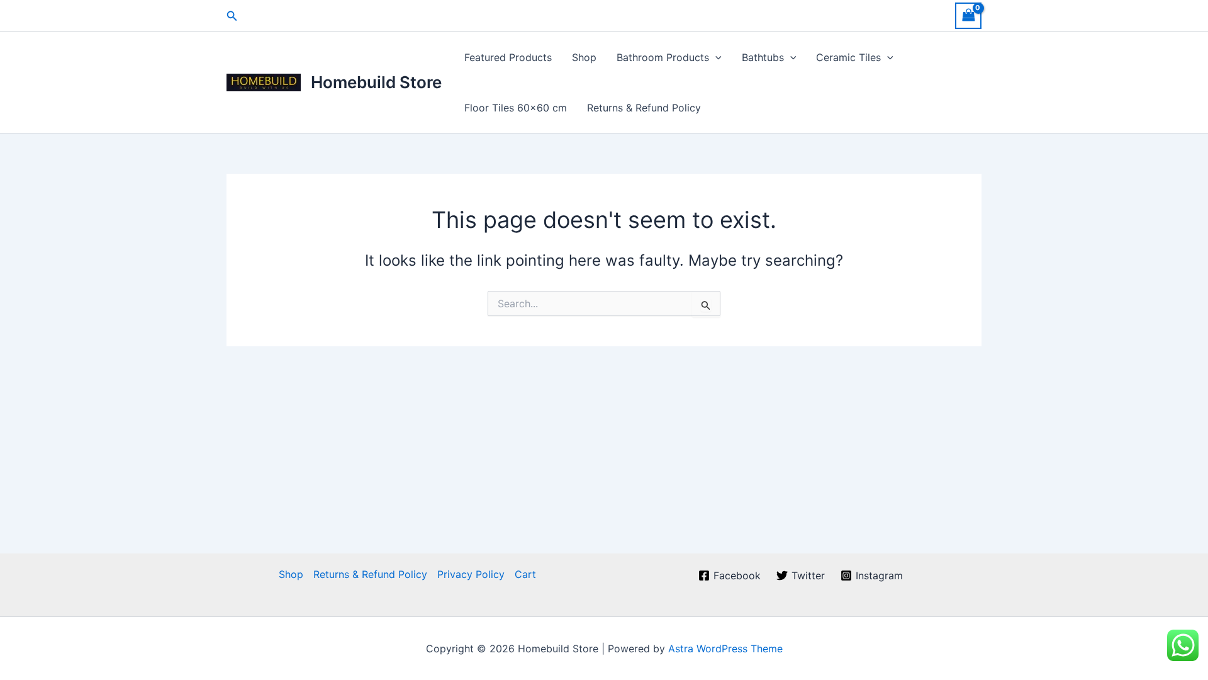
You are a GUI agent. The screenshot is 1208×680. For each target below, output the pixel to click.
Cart (525, 574)
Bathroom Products (663, 57)
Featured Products (508, 57)
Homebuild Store (376, 82)
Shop (584, 57)
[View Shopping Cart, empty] (968, 15)
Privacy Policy (471, 574)
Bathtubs (763, 57)
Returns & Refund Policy (644, 107)
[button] (232, 16)
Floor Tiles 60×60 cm (515, 107)
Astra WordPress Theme (725, 648)
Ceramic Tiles (848, 57)
